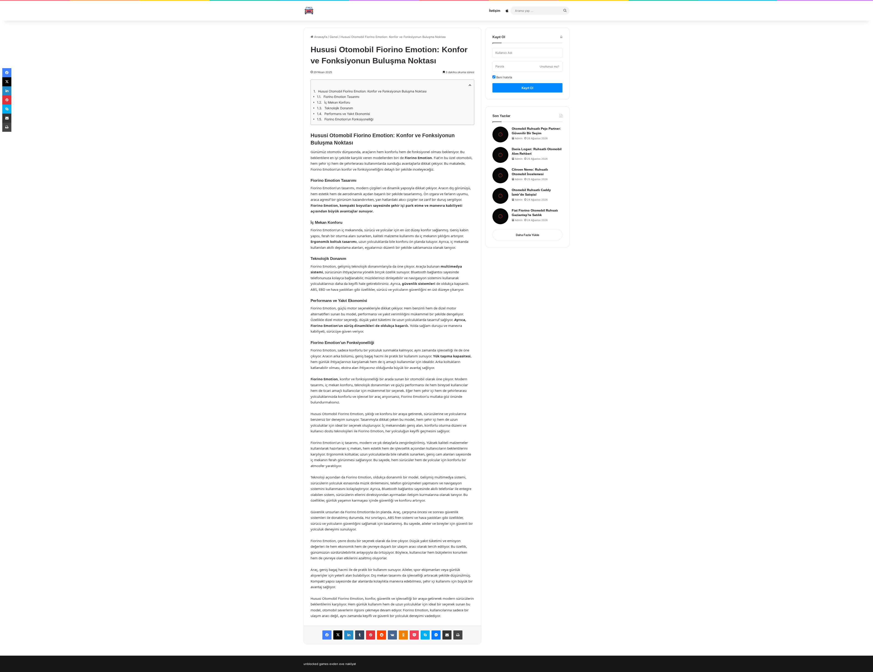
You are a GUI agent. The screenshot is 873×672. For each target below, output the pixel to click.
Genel (334, 37)
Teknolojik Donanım (338, 108)
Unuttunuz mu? (549, 66)
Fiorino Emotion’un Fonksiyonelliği (348, 119)
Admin (518, 138)
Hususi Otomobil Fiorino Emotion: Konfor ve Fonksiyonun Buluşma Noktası (372, 91)
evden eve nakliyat (342, 664)
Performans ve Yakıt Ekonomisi (347, 114)
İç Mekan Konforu (337, 102)
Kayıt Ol (527, 88)
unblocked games (316, 664)
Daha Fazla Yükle (527, 235)
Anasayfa (320, 37)
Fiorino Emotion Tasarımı (341, 97)
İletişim (494, 10)
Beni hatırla (503, 77)
